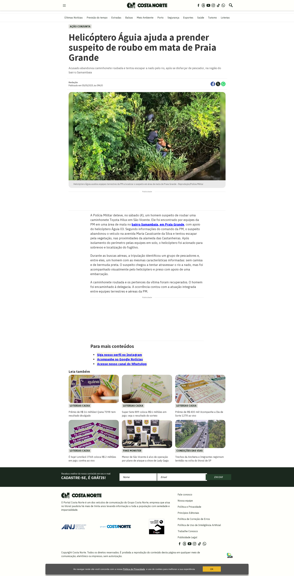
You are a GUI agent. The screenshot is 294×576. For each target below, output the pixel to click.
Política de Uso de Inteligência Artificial (199, 525)
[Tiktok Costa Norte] (218, 5)
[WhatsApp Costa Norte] (223, 5)
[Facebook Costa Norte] (198, 5)
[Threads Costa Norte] (203, 5)
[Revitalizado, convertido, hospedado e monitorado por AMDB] (230, 555)
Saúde (200, 17)
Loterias (225, 17)
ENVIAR (218, 477)
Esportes (188, 17)
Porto (160, 17)
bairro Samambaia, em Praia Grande (158, 224)
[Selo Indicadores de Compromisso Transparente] (156, 526)
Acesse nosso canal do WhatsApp (122, 364)
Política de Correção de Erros (194, 518)
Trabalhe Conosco (188, 531)
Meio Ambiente (145, 17)
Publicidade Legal (187, 537)
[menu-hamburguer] (64, 5)
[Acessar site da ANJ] (73, 526)
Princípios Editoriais (188, 512)
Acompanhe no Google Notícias (120, 359)
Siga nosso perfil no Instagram (119, 355)
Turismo (212, 17)
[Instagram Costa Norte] (213, 5)
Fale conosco (185, 494)
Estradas (116, 17)
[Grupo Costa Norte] (115, 526)
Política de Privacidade (134, 569)
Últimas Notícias (73, 17)
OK (211, 569)
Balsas (129, 17)
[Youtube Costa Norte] (208, 5)
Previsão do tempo (97, 17)
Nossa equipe (185, 500)
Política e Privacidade (189, 506)
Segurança (173, 17)
